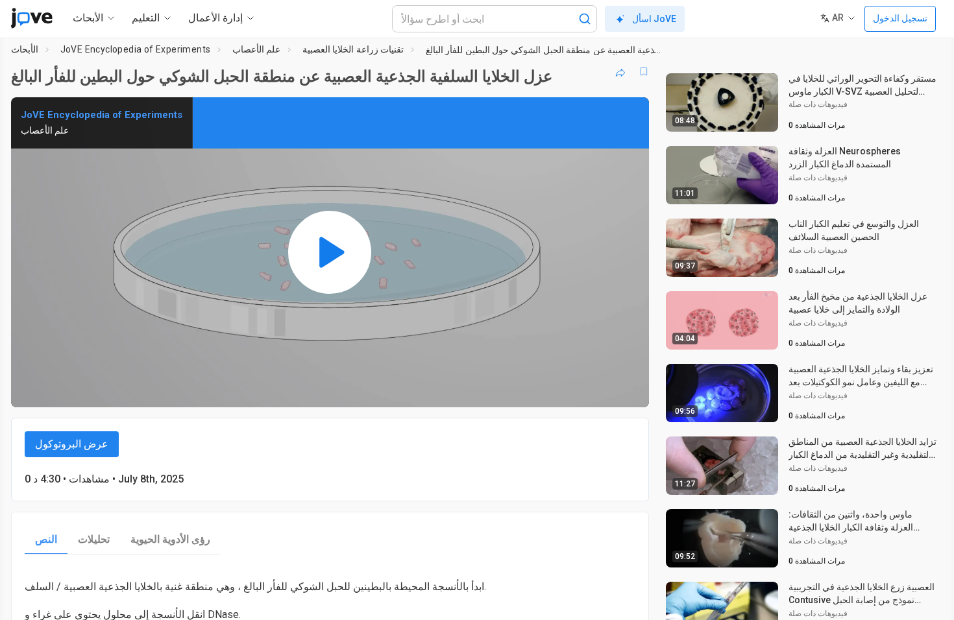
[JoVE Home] (31, 18)
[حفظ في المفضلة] (644, 71)
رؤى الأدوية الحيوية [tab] (170, 539)
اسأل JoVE (654, 19)
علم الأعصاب (256, 49)
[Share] (620, 71)
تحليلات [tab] (94, 539)
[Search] (584, 18)
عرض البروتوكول (71, 444)
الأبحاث (24, 49)
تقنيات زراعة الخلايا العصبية (353, 49)
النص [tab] (46, 539)
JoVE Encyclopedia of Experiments (135, 49)
